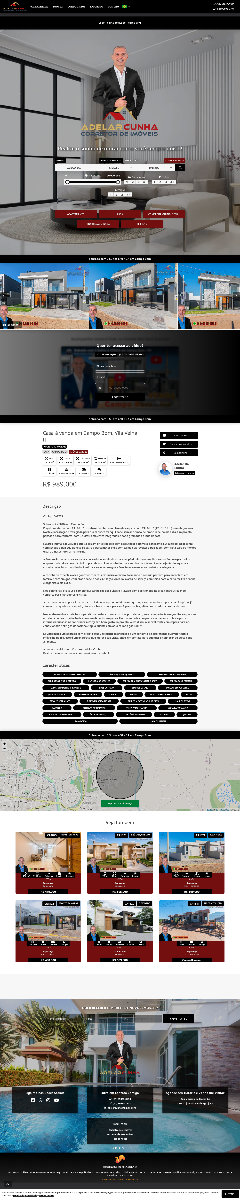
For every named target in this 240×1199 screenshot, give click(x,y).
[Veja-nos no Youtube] (56, 1100)
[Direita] (236, 296)
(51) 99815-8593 (111, 22)
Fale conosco (120, 1138)
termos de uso (46, 1195)
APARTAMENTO (76, 214)
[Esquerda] (3, 296)
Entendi (230, 1194)
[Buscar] (180, 167)
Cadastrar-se (178, 1018)
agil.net (132, 1167)
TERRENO (142, 223)
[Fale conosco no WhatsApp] (40, 1100)
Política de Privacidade (112, 1179)
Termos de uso (131, 1179)
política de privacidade (25, 1195)
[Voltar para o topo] (8, 1184)
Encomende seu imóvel (120, 1134)
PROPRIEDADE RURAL (98, 223)
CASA (120, 214)
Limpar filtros (174, 160)
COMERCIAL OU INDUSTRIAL (164, 214)
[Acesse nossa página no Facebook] (33, 1100)
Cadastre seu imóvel (120, 1129)
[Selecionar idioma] (126, 6)
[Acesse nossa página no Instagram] (48, 1100)
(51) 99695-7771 (132, 22)
